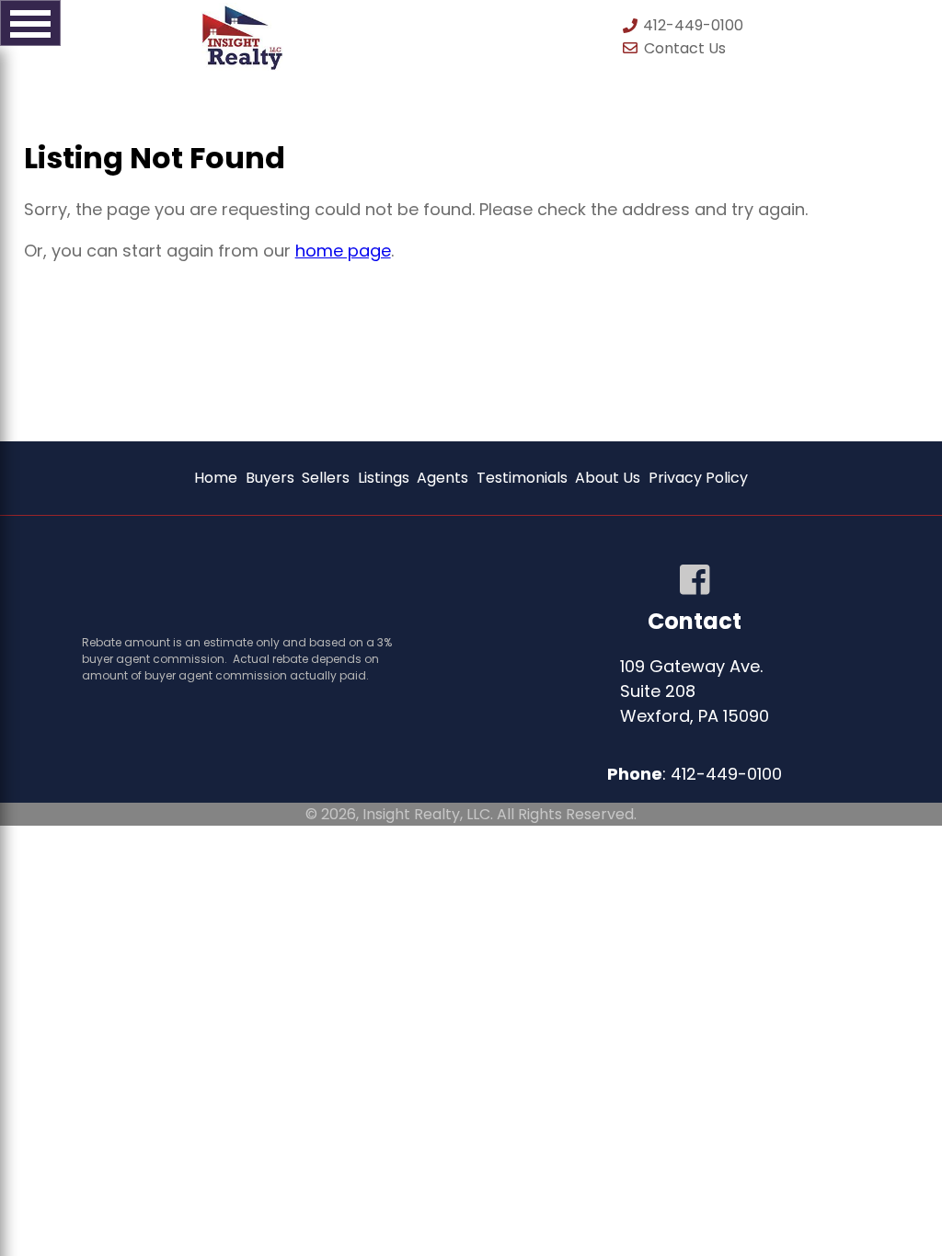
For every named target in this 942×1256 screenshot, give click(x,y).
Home (215, 477)
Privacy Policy (698, 477)
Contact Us (685, 48)
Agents (442, 477)
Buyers (270, 477)
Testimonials (522, 477)
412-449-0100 (691, 25)
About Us (607, 477)
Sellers (326, 477)
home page (343, 250)
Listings (383, 477)
